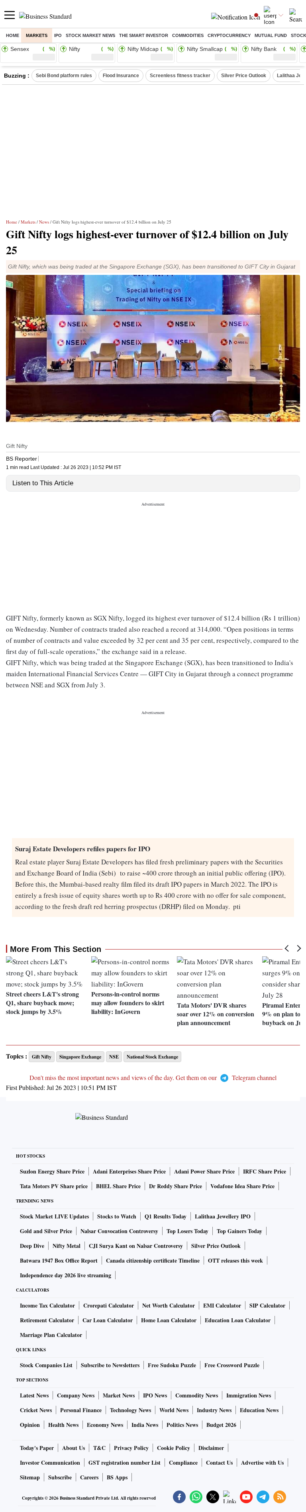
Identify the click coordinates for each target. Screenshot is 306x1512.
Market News (119, 1395)
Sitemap (30, 1477)
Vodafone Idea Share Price (242, 1186)
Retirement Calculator (47, 1320)
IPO (58, 35)
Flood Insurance (121, 75)
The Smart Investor (143, 35)
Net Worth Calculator (168, 1305)
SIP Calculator (267, 1305)
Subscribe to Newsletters (110, 1365)
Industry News (214, 1410)
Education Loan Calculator (238, 1320)
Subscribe (60, 1477)
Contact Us (219, 1462)
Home (12, 35)
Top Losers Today (187, 1231)
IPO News (155, 1395)
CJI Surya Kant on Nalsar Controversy (136, 1246)
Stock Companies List (46, 1365)
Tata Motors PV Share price (54, 1186)
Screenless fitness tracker (180, 75)
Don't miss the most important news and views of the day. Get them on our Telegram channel (153, 1077)
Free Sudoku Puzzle (172, 1365)
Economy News (105, 1425)
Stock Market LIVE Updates (54, 1216)
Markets (36, 35)
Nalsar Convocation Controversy (119, 1231)
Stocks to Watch (116, 1216)
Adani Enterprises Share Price (129, 1171)
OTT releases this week (235, 1260)
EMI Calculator (222, 1305)
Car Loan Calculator (107, 1320)
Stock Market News (90, 35)
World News (173, 1410)
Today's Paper (37, 1448)
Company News (75, 1395)
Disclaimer (211, 1448)
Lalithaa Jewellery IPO (223, 1216)
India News (144, 1425)
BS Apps (117, 1477)
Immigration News (248, 1395)
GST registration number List (124, 1462)
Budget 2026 (221, 1425)
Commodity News (196, 1395)
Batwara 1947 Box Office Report (59, 1260)
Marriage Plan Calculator (51, 1335)
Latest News (34, 1395)
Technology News (130, 1410)
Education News (259, 1410)
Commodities (188, 35)
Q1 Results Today (165, 1216)
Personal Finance (81, 1410)
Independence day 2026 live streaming (65, 1275)
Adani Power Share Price (204, 1171)
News (44, 222)
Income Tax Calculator (47, 1305)
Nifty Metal (66, 1246)
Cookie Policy (173, 1448)
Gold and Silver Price (46, 1231)
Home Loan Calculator (168, 1320)
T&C (99, 1448)
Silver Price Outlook (243, 75)
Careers (89, 1477)
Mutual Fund (271, 35)
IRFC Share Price (264, 1171)
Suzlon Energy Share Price (52, 1171)
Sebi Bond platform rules (64, 75)
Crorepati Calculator (108, 1305)
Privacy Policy (131, 1448)
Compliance (183, 1462)
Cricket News (36, 1410)
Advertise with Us (262, 1462)
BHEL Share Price (118, 1186)
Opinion (30, 1425)
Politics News (182, 1425)
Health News (63, 1425)
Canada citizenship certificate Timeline (153, 1260)
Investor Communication (50, 1462)
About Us (73, 1448)
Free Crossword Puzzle (231, 1365)
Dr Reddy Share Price (175, 1186)
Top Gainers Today (239, 1231)
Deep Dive (32, 1246)
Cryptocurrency (229, 35)
